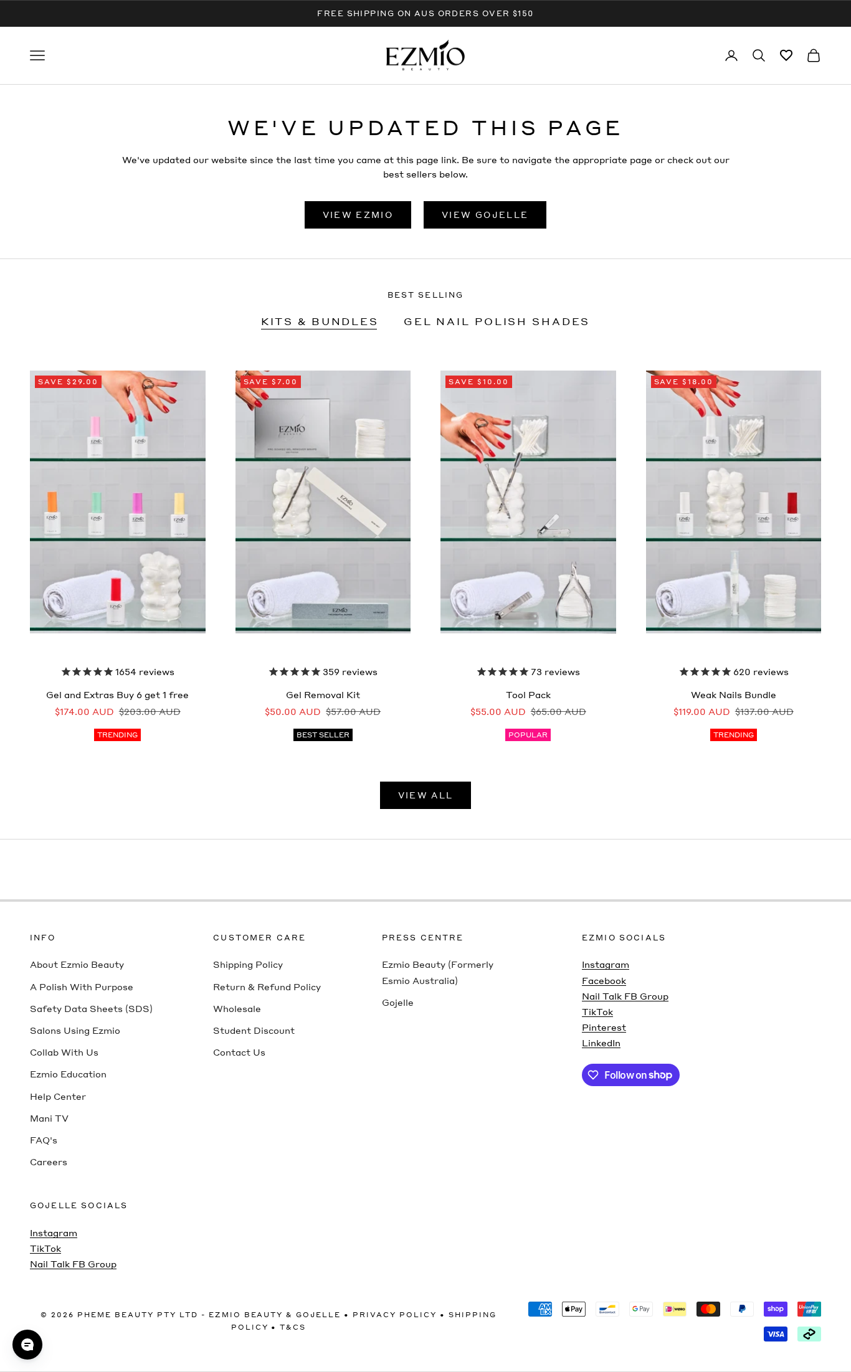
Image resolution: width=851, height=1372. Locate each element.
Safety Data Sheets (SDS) (91, 1008)
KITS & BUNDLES (320, 321)
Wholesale (237, 1008)
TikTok (597, 1011)
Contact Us (239, 1051)
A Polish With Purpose (81, 986)
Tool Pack (528, 694)
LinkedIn (601, 1042)
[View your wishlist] (786, 55)
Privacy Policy (395, 1314)
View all (426, 795)
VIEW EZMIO (358, 214)
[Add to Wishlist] (258, 355)
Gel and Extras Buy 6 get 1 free (117, 694)
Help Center (58, 1096)
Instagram (605, 964)
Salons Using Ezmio (75, 1030)
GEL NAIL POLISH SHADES (497, 321)
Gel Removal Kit (323, 694)
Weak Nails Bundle (733, 694)
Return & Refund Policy (267, 986)
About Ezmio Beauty (77, 964)
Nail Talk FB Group (625, 995)
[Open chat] (27, 1345)
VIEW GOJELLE (485, 214)
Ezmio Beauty (246, 1314)
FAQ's (43, 1139)
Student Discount (254, 1030)
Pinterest (604, 1027)
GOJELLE (318, 1314)
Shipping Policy (248, 964)
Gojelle (398, 1002)
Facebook (604, 980)
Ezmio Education (68, 1073)
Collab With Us (64, 1051)
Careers (48, 1161)
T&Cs (293, 1327)
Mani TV (49, 1118)
